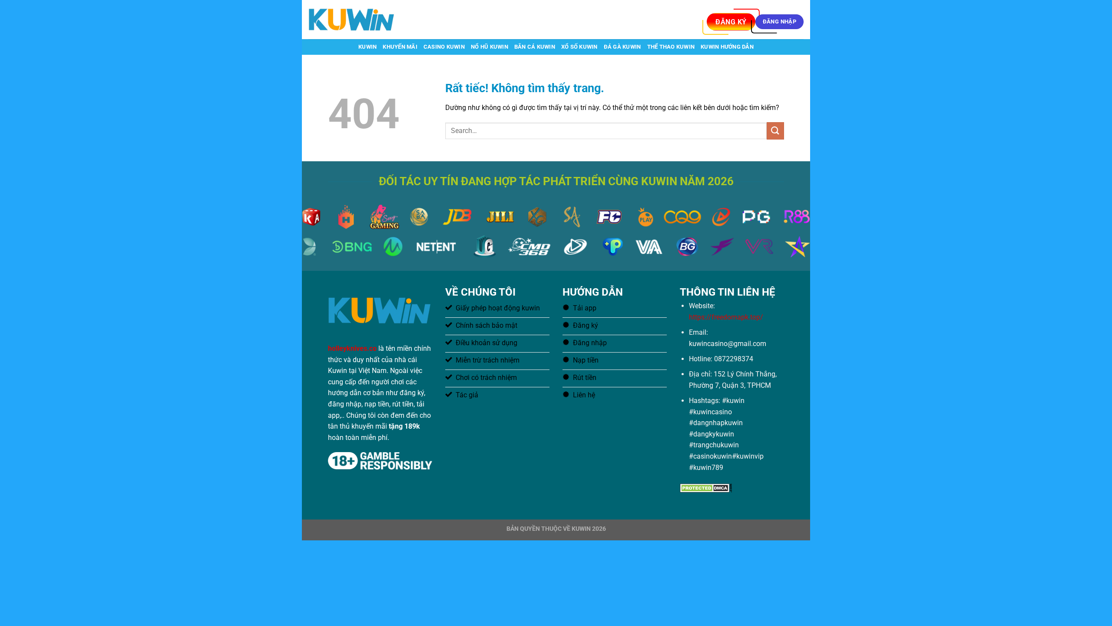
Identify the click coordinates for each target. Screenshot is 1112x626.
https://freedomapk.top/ (726, 317)
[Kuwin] (351, 19)
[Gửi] (775, 130)
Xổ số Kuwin (579, 46)
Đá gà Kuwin (622, 46)
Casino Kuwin (444, 46)
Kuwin (367, 46)
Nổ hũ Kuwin (489, 46)
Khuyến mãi (400, 46)
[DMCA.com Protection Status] (706, 487)
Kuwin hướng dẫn (727, 46)
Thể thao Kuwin (671, 46)
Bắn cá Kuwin (534, 46)
